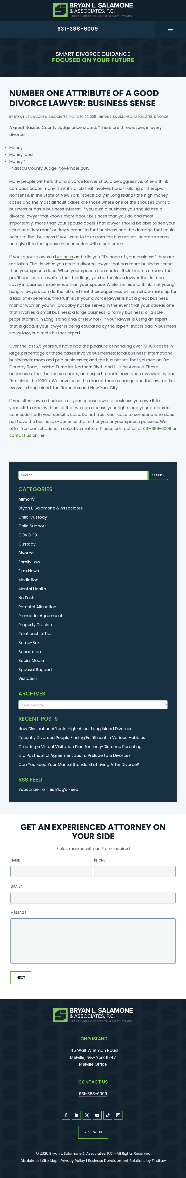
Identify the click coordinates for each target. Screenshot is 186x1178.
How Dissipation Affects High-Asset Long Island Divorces (75, 728)
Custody (27, 544)
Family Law (29, 562)
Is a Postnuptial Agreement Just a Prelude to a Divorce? (74, 755)
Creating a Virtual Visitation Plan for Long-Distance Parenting (80, 746)
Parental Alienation (37, 607)
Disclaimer (29, 1160)
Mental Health (32, 589)
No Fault (26, 598)
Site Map (50, 1160)
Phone (99, 860)
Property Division (35, 625)
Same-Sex (28, 642)
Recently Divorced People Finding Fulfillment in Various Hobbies (81, 737)
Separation (29, 651)
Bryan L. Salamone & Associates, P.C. (44, 116)
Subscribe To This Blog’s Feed (48, 789)
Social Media (31, 660)
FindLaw (159, 1160)
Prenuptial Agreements (41, 615)
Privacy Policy (73, 1160)
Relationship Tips (35, 633)
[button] (170, 29)
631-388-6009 (77, 28)
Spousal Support (35, 669)
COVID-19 (27, 535)
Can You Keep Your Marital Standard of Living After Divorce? (78, 764)
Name (15, 860)
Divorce (161, 116)
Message (18, 912)
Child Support (32, 526)
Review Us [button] (93, 1132)
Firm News (28, 571)
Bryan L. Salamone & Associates (126, 116)
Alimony (26, 499)
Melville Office (93, 1064)
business (64, 257)
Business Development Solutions (116, 1160)
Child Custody (32, 517)
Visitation (27, 678)
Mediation (28, 580)
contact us (20, 435)
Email (16, 886)
